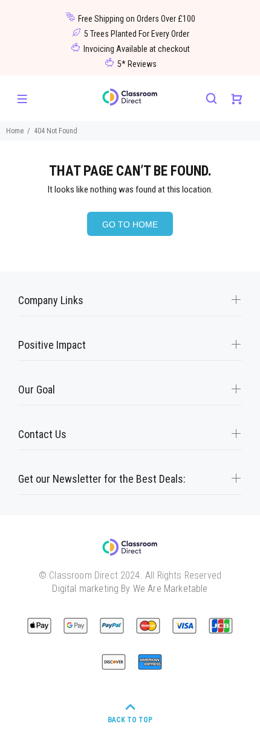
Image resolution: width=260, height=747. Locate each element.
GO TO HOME (130, 224)
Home (15, 131)
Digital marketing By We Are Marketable (129, 588)
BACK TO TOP (130, 720)
